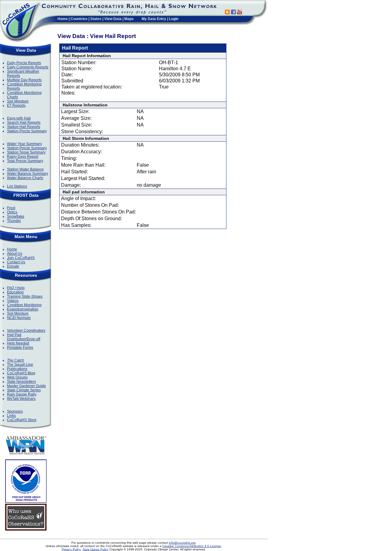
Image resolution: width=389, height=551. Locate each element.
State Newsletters (21, 381)
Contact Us (16, 262)
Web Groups (17, 377)
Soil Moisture (18, 101)
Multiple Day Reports (24, 80)
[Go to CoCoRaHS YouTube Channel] (239, 12)
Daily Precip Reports (24, 63)
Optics (12, 212)
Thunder (14, 221)
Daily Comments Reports (27, 67)
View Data (113, 19)
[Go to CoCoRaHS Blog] (227, 12)
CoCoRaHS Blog (21, 373)
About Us (14, 253)
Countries (79, 19)
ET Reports (16, 105)
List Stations (17, 186)
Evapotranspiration (22, 309)
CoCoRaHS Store (21, 420)
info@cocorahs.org (182, 542)
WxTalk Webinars (21, 399)
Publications (17, 369)
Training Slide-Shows (25, 296)
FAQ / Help (16, 288)
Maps (129, 19)
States (96, 19)
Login (173, 19)
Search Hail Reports (23, 122)
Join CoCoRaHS (21, 258)
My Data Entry (154, 19)
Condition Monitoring (24, 305)
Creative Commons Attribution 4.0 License (191, 546)
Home (62, 19)
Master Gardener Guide (26, 386)
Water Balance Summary (27, 174)
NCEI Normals (19, 318)
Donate (13, 266)
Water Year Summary (24, 144)
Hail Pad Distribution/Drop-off (23, 337)
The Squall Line (20, 364)
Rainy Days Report (22, 156)
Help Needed (18, 343)
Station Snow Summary (26, 152)
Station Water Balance (25, 169)
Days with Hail (19, 118)
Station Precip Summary (27, 131)
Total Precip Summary (25, 161)
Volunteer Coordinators (26, 330)
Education (15, 292)
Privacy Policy (71, 549)
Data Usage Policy (95, 549)
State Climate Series (24, 390)
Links (11, 416)
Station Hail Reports (23, 127)
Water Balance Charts (25, 178)
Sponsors (15, 411)
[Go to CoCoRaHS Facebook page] (233, 12)
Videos (13, 301)
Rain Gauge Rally (21, 394)
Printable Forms (20, 347)
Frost (11, 208)
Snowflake (15, 216)
